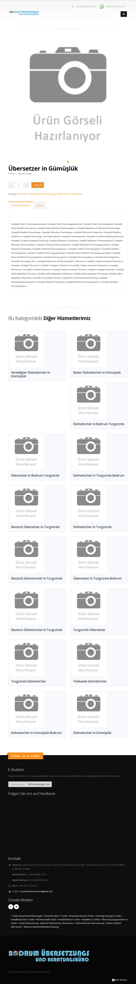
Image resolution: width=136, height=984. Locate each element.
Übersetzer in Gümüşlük (69, 193)
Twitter (16, 906)
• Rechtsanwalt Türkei (45, 919)
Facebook (10, 906)
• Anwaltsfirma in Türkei (68, 919)
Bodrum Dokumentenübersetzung (37, 193)
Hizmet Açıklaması (21, 205)
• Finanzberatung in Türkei (81, 915)
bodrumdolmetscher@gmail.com (37, 891)
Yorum (39, 205)
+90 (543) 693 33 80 (115, 6)
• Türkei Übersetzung (27, 923)
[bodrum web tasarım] (119, 980)
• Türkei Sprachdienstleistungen (27, 915)
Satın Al (38, 185)
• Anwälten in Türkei (90, 919)
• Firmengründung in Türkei (107, 915)
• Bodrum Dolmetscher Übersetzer (56, 923)
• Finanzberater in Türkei (55, 915)
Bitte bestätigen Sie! (39, 784)
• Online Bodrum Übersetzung (89, 923)
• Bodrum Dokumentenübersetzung (40, 926)
